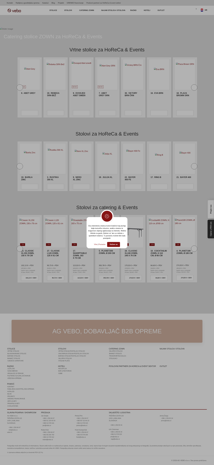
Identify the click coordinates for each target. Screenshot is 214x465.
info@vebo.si (12, 430)
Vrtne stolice (13, 351)
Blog (53, 3)
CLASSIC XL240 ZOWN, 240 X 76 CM (131, 253)
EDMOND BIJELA (182, 94)
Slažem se (114, 244)
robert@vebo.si (47, 439)
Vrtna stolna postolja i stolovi (71, 351)
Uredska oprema (14, 378)
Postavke (102, 244)
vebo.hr (9, 432)
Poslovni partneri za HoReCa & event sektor (103, 3)
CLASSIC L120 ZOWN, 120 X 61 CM (53, 253)
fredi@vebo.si (81, 437)
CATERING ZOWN (86, 10)
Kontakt (10, 3)
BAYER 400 (183, 177)
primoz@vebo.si (81, 425)
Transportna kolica (117, 356)
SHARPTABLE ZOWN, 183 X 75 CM (80, 254)
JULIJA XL (105, 177)
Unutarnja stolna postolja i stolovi (73, 353)
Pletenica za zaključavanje (18, 376)
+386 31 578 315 (82, 423)
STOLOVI (68, 10)
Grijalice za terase (15, 373)
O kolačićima (12, 406)
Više (95, 244)
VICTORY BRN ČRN (105, 94)
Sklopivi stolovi (65, 358)
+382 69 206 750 (48, 435)
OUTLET (161, 10)
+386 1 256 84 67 (14, 427)
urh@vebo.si (114, 437)
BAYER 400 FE (130, 178)
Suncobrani (12, 371)
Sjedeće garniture (15, 361)
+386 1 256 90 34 (116, 425)
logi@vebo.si (115, 439)
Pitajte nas (211, 208)
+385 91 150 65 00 (48, 421)
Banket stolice (13, 358)
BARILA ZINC (26, 178)
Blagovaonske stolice (16, 353)
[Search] (189, 10)
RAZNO (133, 10)
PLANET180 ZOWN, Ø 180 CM (184, 252)
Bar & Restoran (64, 371)
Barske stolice (13, 356)
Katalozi (45, 3)
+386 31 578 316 (48, 423)
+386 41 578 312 (48, 437)
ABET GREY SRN (78, 94)
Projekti (61, 3)
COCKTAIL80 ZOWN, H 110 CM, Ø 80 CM (159, 253)
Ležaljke (11, 368)
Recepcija (62, 368)
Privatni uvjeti (13, 403)
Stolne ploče (64, 361)
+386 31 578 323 (116, 434)
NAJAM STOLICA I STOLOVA (113, 10)
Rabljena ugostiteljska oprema (27, 3)
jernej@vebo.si (166, 421)
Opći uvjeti (11, 401)
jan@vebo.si (46, 425)
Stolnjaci (113, 358)
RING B (156, 177)
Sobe (60, 373)
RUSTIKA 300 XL (53, 178)
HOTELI (147, 10)
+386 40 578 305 (82, 435)
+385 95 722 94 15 (82, 421)
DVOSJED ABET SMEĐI (53, 94)
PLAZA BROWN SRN (157, 94)
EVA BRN (131, 93)
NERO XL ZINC (77, 178)
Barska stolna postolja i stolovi (72, 356)
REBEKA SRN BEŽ (27, 94)
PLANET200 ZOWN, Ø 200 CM (107, 252)
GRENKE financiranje (75, 3)
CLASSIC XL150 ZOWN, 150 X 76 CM (27, 253)
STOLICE (53, 10)
